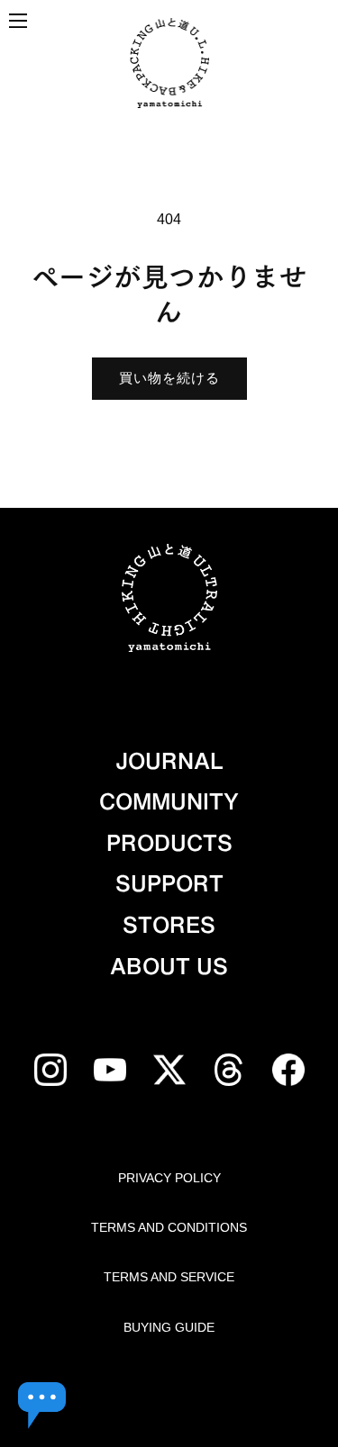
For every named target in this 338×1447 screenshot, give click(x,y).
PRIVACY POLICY (169, 1178)
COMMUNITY (169, 801)
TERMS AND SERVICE (169, 1277)
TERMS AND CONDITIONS (169, 1227)
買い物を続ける (169, 377)
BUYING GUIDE (169, 1327)
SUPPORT (169, 883)
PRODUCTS (169, 843)
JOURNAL (169, 761)
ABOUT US (169, 966)
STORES (169, 925)
